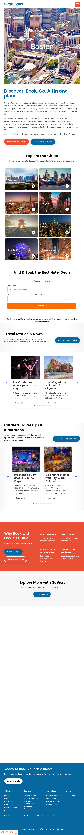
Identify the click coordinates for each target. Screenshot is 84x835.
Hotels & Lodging (30, 796)
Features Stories (52, 796)
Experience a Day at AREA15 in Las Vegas (25, 478)
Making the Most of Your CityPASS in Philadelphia (57, 478)
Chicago (7, 798)
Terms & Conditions (39, 816)
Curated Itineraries (53, 801)
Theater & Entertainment (29, 802)
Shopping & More (30, 809)
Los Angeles (8, 804)
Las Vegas (8, 801)
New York (7, 810)
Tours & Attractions (31, 798)
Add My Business (70, 796)
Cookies (27, 816)
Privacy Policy (52, 816)
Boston (6, 796)
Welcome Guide (52, 798)
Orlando (7, 813)
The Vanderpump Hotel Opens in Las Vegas (24, 385)
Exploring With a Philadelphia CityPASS (55, 385)
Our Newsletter (51, 804)
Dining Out (28, 806)
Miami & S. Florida (10, 807)
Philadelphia (8, 816)
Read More (19, 403)
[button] (77, 4)
